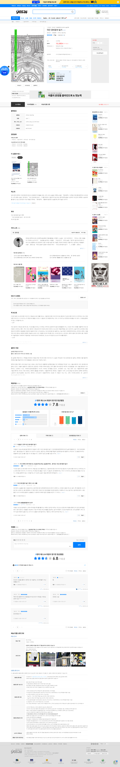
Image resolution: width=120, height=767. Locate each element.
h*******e (23, 446)
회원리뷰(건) (61, 35)
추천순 (79, 439)
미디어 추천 (19, 144)
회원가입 (91, 5)
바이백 (34, 18)
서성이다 (100, 114)
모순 (99, 178)
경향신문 (25, 145)
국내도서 (18, 21)
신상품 (26, 18)
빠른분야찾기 (15, 18)
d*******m (40, 606)
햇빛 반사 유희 (101, 134)
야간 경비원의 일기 (31, 178)
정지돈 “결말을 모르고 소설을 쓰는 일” (60, 257)
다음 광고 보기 (108, 14)
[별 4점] (19, 540)
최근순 (74, 439)
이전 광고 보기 (107, 14)
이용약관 (22, 744)
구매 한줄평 (70, 571)
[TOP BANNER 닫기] (118, 2)
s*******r (23, 485)
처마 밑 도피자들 (102, 226)
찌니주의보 (100, 169)
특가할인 (97, 18)
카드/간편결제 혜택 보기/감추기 (71, 54)
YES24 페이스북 (93, 744)
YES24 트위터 (95, 744)
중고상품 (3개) (64, 66)
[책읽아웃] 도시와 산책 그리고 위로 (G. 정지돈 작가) (28, 257)
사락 (49, 18)
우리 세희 (100, 144)
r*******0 (40, 623)
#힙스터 (20, 157)
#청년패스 (14, 157)
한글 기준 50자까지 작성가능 (21, 543)
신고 (35, 446)
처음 (14, 439)
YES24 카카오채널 (91, 744)
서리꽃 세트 (100, 196)
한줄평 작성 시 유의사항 (84, 540)
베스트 (22, 18)
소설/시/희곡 (26, 21)
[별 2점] (17, 540)
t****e (80, 606)
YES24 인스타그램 (97, 744)
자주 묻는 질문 (97, 754)
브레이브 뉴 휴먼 (54, 284)
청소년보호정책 (37, 744)
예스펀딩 (53, 18)
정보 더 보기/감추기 (57, 35)
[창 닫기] (69, 71)
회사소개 (13, 744)
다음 (29, 439)
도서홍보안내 (44, 744)
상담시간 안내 (104, 754)
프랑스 (59, 76)
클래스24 (58, 18)
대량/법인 (107, 18)
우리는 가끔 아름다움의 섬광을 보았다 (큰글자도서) (43, 286)
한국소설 (34, 21)
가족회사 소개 (104, 744)
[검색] (72, 12)
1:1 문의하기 (89, 754)
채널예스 (45, 18)
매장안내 (39, 18)
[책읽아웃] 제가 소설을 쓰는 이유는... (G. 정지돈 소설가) (65, 255)
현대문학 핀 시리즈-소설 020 (62, 27)
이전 (16, 439)
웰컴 (13, 21)
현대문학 (54, 32)
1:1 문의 (44, 676)
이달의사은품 (90, 18)
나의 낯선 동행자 (102, 154)
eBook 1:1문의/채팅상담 (101, 751)
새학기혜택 (76, 18)
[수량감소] (96, 43)
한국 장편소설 (43, 21)
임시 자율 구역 (17, 284)
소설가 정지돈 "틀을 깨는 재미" (23, 255)
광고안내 (50, 744)
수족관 (99, 187)
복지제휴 (60, 744)
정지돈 (48, 32)
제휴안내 (55, 744)
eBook (49, 66)
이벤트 (30, 18)
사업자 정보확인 (55, 753)
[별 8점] (22, 540)
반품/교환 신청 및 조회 (37, 676)
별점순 (83, 439)
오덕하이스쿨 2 (101, 217)
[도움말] (52, 46)
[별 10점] (24, 540)
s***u (41, 589)
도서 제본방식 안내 (28, 118)
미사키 (99, 243)
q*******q (80, 589)
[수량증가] (103, 43)
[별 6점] (20, 540)
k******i (24, 465)
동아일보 (25, 144)
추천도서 (102, 18)
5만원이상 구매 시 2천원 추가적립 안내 (71, 48)
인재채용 (18, 744)
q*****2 (23, 504)
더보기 (105, 112)
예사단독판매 (83, 18)
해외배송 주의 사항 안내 (100, 47)
